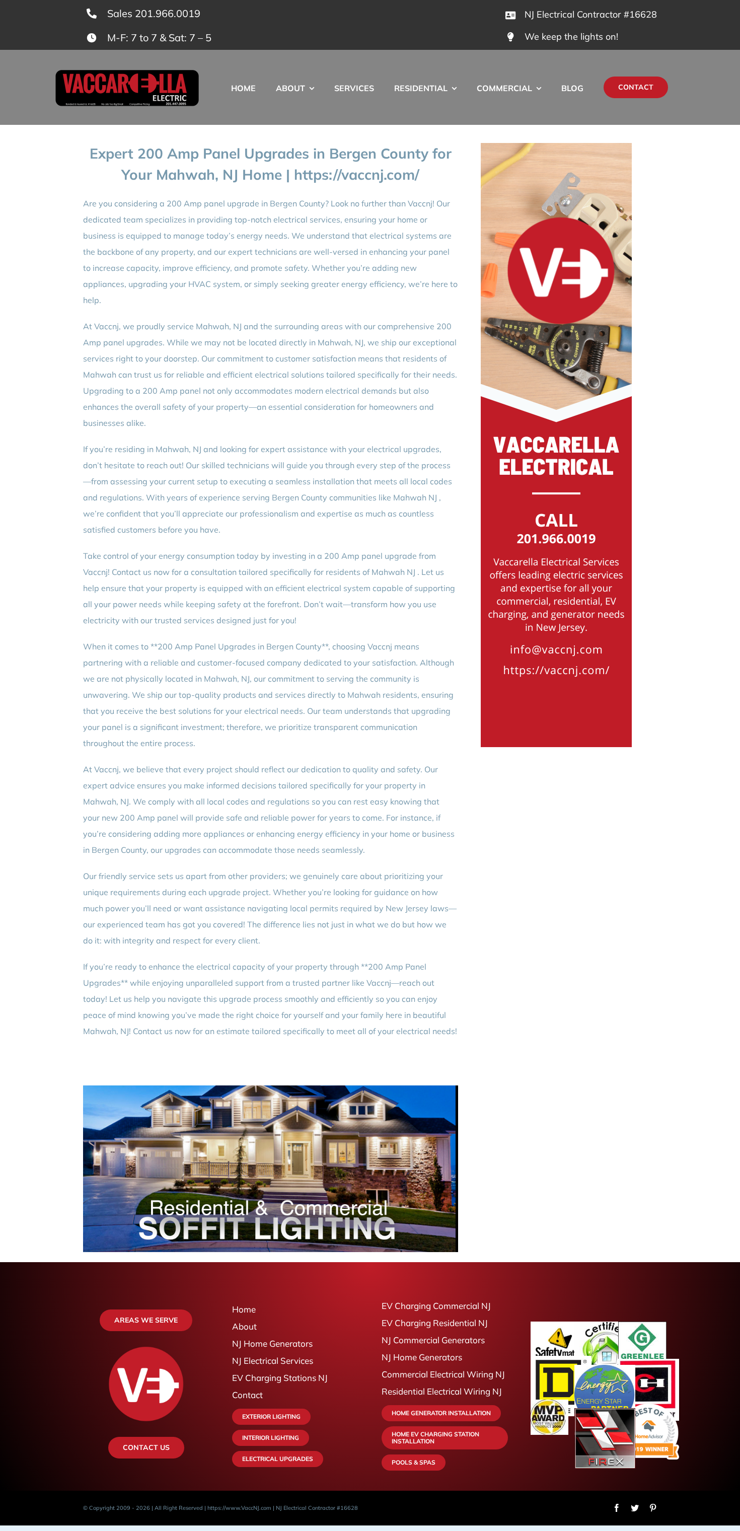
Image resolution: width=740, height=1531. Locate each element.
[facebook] (617, 1508)
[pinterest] (653, 1508)
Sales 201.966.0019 (153, 13)
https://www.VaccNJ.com (239, 1507)
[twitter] (635, 1508)
